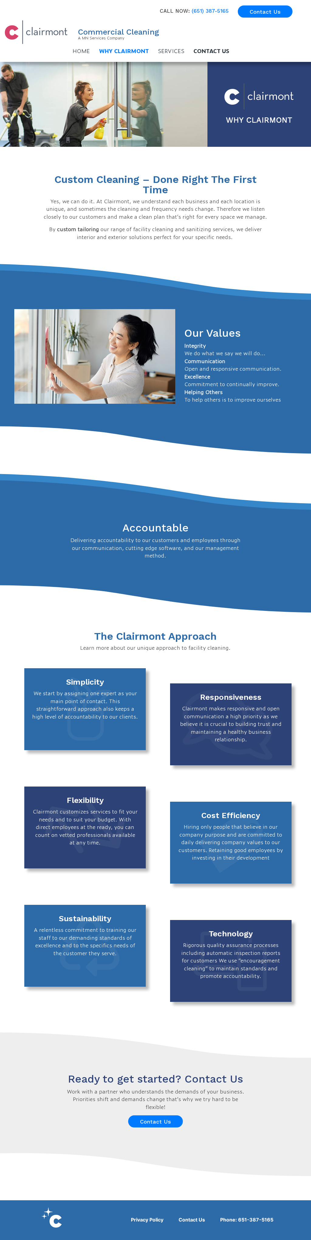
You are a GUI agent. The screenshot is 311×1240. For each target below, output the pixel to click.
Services (171, 51)
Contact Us (265, 11)
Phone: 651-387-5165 (246, 1220)
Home (81, 51)
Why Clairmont (124, 51)
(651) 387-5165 (210, 11)
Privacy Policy (147, 1220)
